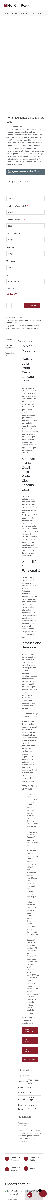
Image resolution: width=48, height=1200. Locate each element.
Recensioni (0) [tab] (9, 354)
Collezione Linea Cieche (24, 320)
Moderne (10, 323)
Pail (16, 323)
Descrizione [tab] (10, 340)
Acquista (31, 305)
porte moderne (27, 325)
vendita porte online (30, 328)
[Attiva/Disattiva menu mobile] (43, 6)
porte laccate (15, 325)
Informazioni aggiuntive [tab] (10, 346)
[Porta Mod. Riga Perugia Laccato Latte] (14, 1192)
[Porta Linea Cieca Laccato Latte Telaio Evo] (24, 66)
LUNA (30, 1093)
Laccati (38, 320)
